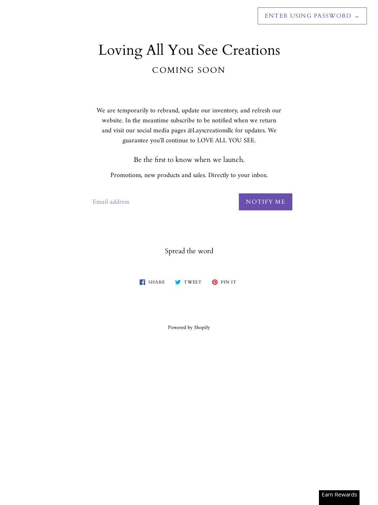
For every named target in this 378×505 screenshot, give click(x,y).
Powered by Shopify (189, 327)
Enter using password (312, 16)
